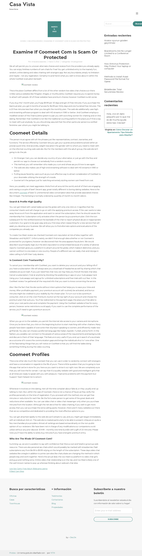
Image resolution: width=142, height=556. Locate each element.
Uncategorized (35, 41)
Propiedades (57, 507)
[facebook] (10, 536)
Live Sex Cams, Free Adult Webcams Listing (28, 469)
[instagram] (17, 536)
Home (23, 41)
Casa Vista (22, 4)
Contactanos (57, 500)
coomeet (23, 193)
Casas (11, 500)
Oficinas (12, 496)
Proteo (12, 553)
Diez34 (73, 537)
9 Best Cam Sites (16, 471)
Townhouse (14, 503)
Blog (54, 503)
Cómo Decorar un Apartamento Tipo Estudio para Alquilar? (120, 132)
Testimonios (57, 496)
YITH (53, 553)
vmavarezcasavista (38, 62)
